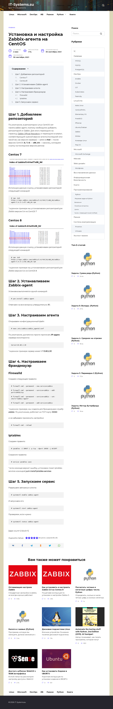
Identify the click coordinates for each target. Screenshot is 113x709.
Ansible (78, 79)
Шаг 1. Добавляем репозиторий (29, 74)
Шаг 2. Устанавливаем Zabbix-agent (31, 84)
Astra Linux (79, 105)
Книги (72, 14)
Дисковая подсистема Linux (56, 629)
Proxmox (78, 227)
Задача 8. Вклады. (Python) (84, 306)
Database (78, 56)
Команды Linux (81, 140)
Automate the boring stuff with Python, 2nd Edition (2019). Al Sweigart (88, 631)
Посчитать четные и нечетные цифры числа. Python (87, 589)
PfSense (78, 123)
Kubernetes (79, 92)
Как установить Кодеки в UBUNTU (54, 672)
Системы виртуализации (85, 222)
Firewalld (23, 95)
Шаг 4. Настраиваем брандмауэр (30, 92)
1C (75, 51)
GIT (76, 87)
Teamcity (78, 96)
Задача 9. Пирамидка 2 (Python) (87, 373)
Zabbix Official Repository (29, 134)
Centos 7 (23, 78)
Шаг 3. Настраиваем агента (27, 88)
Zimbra (77, 136)
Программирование (83, 190)
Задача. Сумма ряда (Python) (85, 273)
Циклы (76, 209)
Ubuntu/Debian (81, 127)
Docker (78, 83)
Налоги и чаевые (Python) (21, 629)
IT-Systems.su (21, 4)
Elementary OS (81, 114)
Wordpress (79, 168)
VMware (78, 231)
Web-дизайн (79, 163)
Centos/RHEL (80, 110)
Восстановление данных (85, 173)
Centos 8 (23, 81)
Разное (50, 14)
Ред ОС (78, 145)
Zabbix (77, 132)
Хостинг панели (81, 236)
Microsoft (21, 14)
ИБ (42, 14)
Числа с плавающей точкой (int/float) (85, 213)
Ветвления (77, 202)
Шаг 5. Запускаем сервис (26, 102)
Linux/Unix (78, 101)
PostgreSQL (79, 69)
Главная (60, 5)
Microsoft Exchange (82, 154)
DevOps (33, 14)
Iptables (23, 98)
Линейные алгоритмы (81, 206)
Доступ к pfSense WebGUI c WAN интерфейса (22, 672)
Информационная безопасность (82, 178)
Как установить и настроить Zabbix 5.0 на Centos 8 (56, 588)
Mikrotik (77, 159)
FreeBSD (78, 118)
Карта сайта (73, 5)
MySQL (78, 65)
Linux (11, 14)
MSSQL (78, 61)
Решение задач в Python (83, 198)
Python (60, 14)
